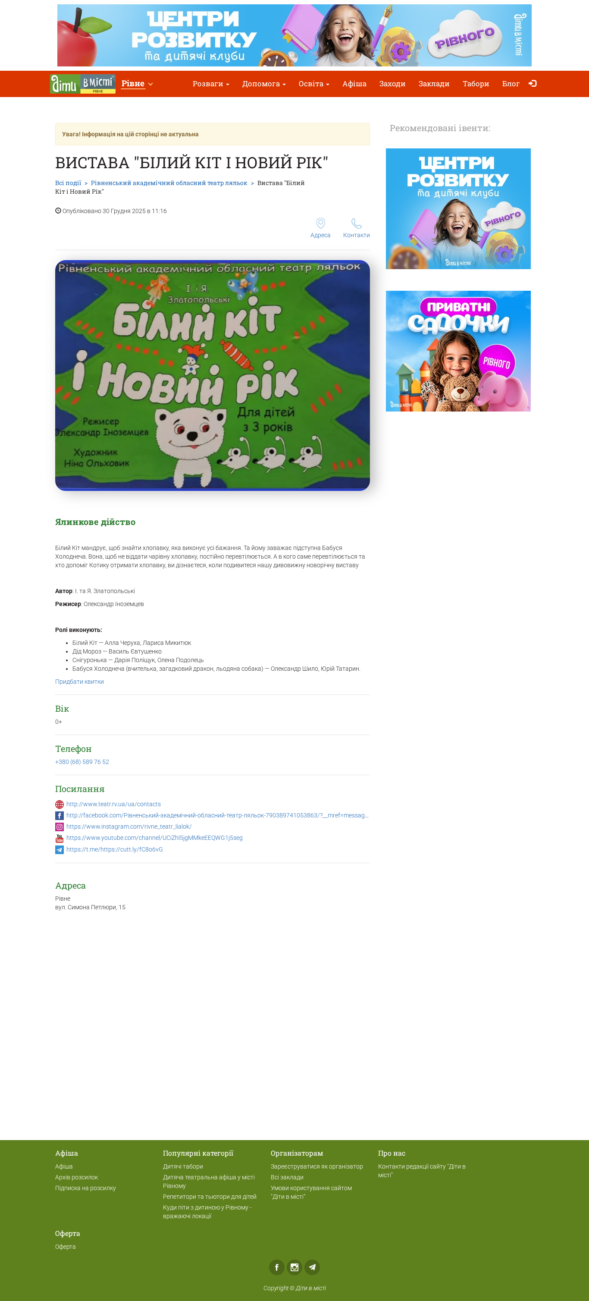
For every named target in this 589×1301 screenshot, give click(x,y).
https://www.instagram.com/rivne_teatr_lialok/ (129, 826)
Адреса (320, 235)
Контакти (356, 235)
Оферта (65, 1246)
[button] (137, 84)
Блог (511, 83)
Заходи (392, 83)
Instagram (294, 1267)
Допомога (262, 83)
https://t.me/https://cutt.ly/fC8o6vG (114, 849)
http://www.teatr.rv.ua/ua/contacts (113, 804)
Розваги (209, 83)
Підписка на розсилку (85, 1188)
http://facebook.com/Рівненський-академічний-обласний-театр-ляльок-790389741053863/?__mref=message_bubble (227, 815)
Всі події (68, 183)
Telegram (312, 1267)
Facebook (277, 1267)
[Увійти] (534, 84)
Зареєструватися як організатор (317, 1166)
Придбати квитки (79, 681)
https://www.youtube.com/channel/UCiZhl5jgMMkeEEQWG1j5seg (154, 837)
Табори (476, 83)
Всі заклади (287, 1177)
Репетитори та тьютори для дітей (210, 1196)
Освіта (312, 83)
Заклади (434, 83)
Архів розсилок (76, 1177)
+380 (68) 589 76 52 (82, 761)
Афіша (354, 83)
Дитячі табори (183, 1166)
